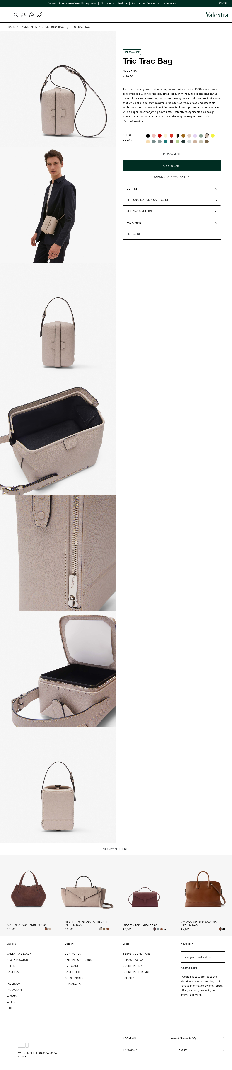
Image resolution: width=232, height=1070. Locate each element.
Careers (13, 972)
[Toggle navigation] (8, 14)
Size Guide (72, 966)
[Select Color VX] (183, 141)
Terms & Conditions (136, 954)
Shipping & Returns (78, 960)
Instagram (14, 990)
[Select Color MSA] (195, 141)
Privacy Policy (133, 960)
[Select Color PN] (154, 136)
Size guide (134, 234)
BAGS (11, 26)
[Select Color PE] (195, 136)
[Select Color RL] (160, 136)
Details (132, 188)
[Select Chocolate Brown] (107, 929)
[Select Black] (223, 929)
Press (11, 966)
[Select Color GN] (201, 141)
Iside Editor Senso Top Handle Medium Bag (86, 924)
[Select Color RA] (171, 141)
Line (9, 1008)
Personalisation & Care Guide (148, 200)
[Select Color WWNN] (177, 136)
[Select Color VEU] (201, 136)
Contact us (73, 954)
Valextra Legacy (19, 954)
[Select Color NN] (148, 136)
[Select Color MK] (207, 141)
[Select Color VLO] (177, 141)
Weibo (11, 1002)
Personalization (134, 3)
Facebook (13, 983)
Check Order (74, 978)
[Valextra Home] (216, 15)
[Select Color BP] (160, 141)
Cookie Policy (132, 966)
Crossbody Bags (53, 26)
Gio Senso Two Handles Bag (26, 925)
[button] (24, 15)
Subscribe (189, 968)
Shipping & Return (139, 211)
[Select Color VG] (165, 141)
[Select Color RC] (171, 136)
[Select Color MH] (183, 136)
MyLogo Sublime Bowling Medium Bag (199, 924)
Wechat (12, 996)
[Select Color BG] (154, 141)
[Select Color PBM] (189, 136)
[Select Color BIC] (189, 141)
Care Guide (72, 972)
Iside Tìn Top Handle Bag (140, 925)
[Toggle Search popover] (16, 15)
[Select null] (104, 929)
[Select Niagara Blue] (158, 929)
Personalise (73, 984)
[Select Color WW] (165, 136)
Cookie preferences (137, 972)
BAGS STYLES (28, 26)
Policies (128, 978)
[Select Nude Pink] (49, 929)
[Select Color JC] (213, 136)
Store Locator (17, 960)
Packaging (134, 222)
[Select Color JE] (148, 141)
